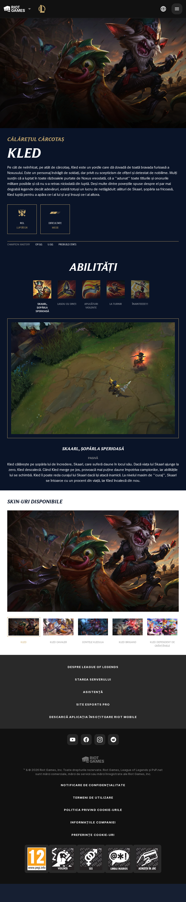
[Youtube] (72, 739)
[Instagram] (100, 739)
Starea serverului (93, 679)
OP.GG (38, 244)
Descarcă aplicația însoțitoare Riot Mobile (93, 717)
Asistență (93, 692)
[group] (91, 296)
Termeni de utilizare (93, 797)
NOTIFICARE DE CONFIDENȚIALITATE (93, 785)
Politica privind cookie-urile (93, 810)
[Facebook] (86, 739)
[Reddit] (113, 739)
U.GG (50, 244)
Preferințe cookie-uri (93, 835)
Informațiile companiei (93, 822)
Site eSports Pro (93, 704)
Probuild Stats (67, 244)
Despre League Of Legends (93, 667)
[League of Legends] (41, 8)
